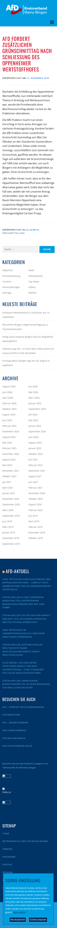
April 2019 (33, 521)
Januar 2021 (8, 493)
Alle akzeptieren (17, 919)
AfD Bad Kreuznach (14, 738)
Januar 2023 (34, 448)
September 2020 (11, 504)
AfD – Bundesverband (15, 722)
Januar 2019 (8, 532)
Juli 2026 (33, 386)
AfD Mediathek (11, 714)
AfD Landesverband (14, 730)
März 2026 (34, 397)
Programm (9, 856)
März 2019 (7, 526)
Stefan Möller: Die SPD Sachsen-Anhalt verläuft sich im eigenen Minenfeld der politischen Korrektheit (26, 619)
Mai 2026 (33, 392)
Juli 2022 (33, 459)
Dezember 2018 (36, 532)
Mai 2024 (7, 442)
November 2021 (36, 470)
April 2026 (7, 397)
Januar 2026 (34, 403)
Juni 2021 (33, 482)
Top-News (33, 281)
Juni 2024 (33, 437)
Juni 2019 (7, 521)
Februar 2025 (9, 425)
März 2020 (7, 510)
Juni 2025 (7, 420)
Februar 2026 (9, 403)
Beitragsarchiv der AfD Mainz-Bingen (25, 841)
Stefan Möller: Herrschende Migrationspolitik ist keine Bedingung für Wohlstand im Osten (26, 684)
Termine (6, 281)
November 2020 (10, 498)
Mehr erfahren (19, 912)
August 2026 (9, 386)
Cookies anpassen (37, 919)
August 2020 (35, 504)
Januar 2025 (34, 425)
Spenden (7, 872)
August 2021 (35, 476)
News (31, 270)
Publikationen (35, 275)
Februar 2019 (35, 526)
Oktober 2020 (35, 498)
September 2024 (37, 431)
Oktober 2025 (9, 408)
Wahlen (32, 292)
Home (5, 833)
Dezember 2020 (36, 493)
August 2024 (9, 437)
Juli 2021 (6, 482)
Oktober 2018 (35, 538)
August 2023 (35, 442)
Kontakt (7, 864)
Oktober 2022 (35, 453)
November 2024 (10, 431)
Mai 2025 (33, 420)
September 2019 (11, 515)
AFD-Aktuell (17, 571)
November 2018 (10, 538)
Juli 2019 (33, 515)
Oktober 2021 (9, 476)
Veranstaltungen (11, 287)
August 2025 (9, 414)
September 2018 (11, 543)
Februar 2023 (9, 448)
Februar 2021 (35, 487)
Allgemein (32, 229)
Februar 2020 (35, 510)
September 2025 (37, 408)
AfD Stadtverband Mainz (17, 745)
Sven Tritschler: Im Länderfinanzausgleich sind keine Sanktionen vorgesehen (23, 633)
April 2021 (7, 487)
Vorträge (6, 292)
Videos (31, 287)
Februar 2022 (35, 465)
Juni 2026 (7, 392)
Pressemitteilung (13, 233)
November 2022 (10, 453)
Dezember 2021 (10, 470)
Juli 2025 (33, 414)
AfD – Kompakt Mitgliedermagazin (23, 707)
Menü (52, 22)
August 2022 (9, 459)
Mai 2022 (7, 465)
